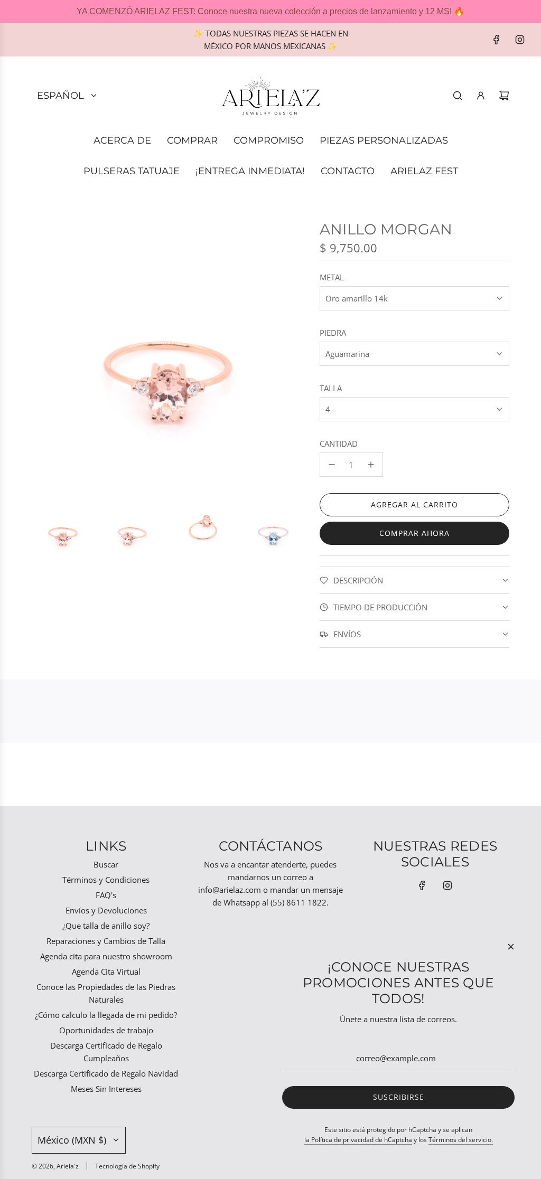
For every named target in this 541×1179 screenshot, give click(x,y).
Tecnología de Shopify (127, 1166)
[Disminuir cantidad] (331, 464)
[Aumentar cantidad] (371, 464)
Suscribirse (398, 1097)
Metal (332, 277)
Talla (331, 388)
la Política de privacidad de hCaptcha (358, 1139)
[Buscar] (457, 95)
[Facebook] (496, 39)
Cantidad (339, 443)
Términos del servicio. (460, 1139)
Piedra (333, 332)
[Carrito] (504, 95)
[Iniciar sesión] (480, 95)
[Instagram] (519, 39)
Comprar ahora (414, 533)
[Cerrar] (511, 946)
